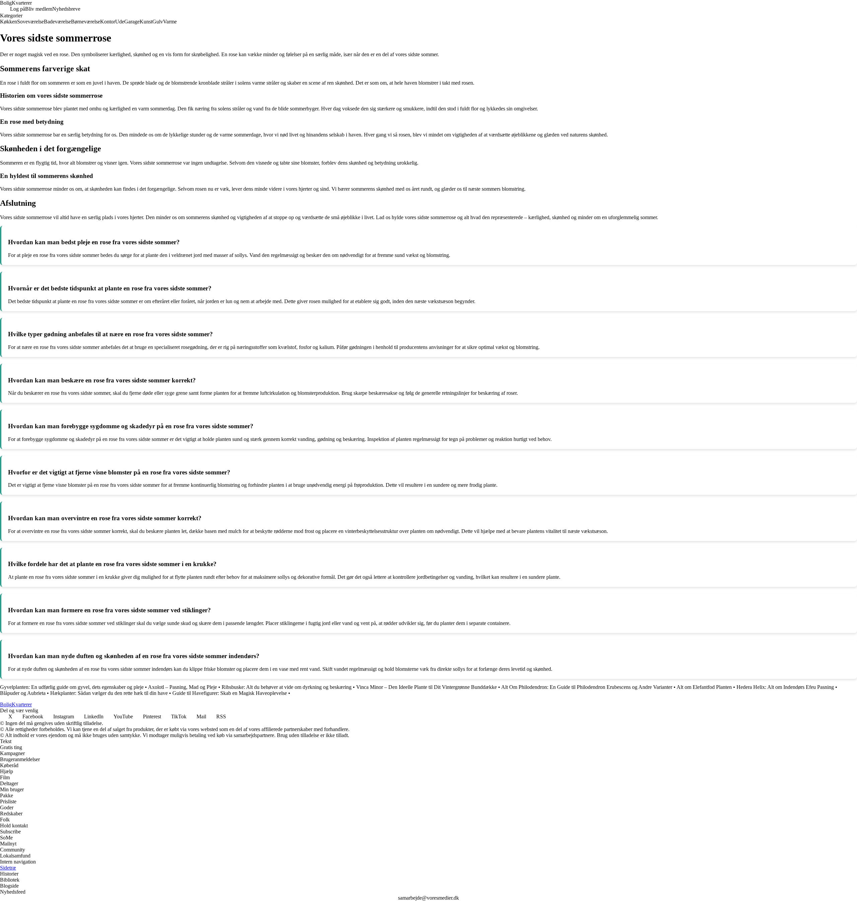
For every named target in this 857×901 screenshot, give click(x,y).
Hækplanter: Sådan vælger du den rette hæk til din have (109, 693)
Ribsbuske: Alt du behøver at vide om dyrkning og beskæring (287, 687)
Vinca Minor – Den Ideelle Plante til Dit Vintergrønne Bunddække (426, 687)
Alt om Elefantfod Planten (704, 687)
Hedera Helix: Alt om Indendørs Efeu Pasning (785, 687)
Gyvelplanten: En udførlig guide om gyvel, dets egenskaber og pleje (72, 687)
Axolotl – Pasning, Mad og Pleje (182, 687)
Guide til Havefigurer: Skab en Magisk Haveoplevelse (229, 693)
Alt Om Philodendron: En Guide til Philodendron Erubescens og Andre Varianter (586, 687)
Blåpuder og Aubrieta (23, 693)
